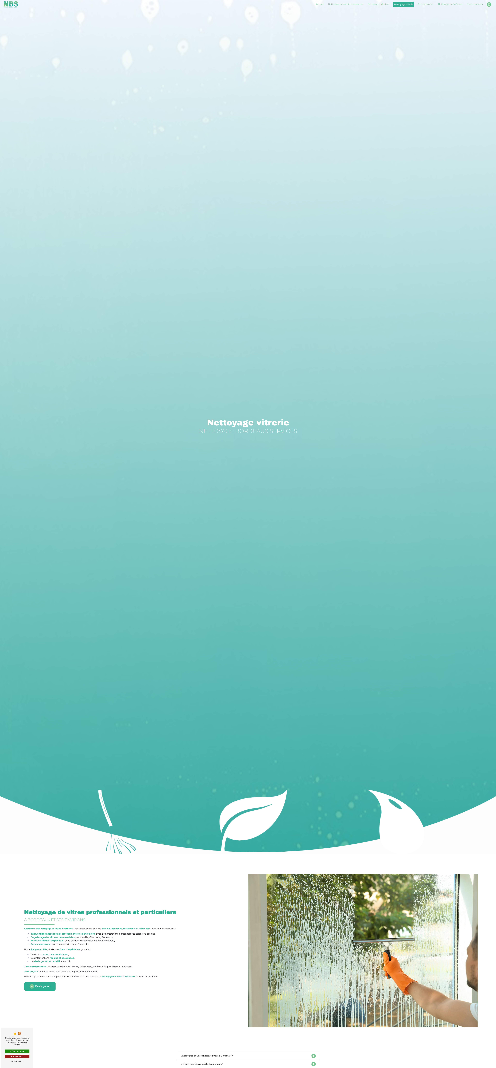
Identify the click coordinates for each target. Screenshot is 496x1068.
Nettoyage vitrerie (403, 4)
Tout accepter (18, 1051)
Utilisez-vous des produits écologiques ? (202, 1064)
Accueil (320, 4)
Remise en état (425, 4)
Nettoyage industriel (378, 4)
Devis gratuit (42, 986)
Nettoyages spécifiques (450, 4)
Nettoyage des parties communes (345, 4)
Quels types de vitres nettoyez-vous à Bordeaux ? (207, 1056)
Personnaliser (17, 1062)
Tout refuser (18, 1056)
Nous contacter (475, 4)
